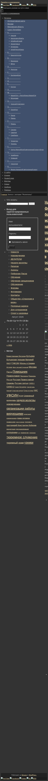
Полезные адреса (19, 306)
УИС (36, 390)
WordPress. (33, 775)
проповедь (28, 422)
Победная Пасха (19, 273)
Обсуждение (17, 284)
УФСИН (12, 395)
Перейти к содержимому (10, 2)
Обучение (15, 277)
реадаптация (11, 429)
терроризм (32, 432)
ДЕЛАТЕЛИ (16, 259)
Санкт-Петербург (20, 387)
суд (19, 432)
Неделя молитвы (19, 263)
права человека (23, 418)
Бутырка (30, 356)
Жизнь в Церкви (27, 363)
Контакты (15, 295)
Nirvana (24, 775)
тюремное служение (22, 437)
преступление (20, 422)
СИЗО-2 (10, 387)
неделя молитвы (26, 400)
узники (28, 442)
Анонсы (14, 270)
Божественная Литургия (16, 356)
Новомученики (18, 255)
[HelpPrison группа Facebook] (14, 5)
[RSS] (33, 5)
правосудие (11, 422)
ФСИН (21, 396)
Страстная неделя (17, 390)
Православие (13, 376)
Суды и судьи (28, 391)
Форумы (15, 288)
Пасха (9, 372)
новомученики (13, 404)
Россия (9, 380)
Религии (15, 266)
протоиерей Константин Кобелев (21, 425)
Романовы (32, 376)
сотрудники (12, 432)
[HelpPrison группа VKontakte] (29, 5)
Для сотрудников (19, 310)
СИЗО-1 (31, 383)
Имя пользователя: (16, 223)
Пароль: (13, 233)
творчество (25, 433)
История (9, 367)
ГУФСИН (15, 363)
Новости (15, 252)
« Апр (9, 345)
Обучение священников (22, 281)
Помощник (20, 371)
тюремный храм (15, 442)
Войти (12, 247)
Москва (33, 367)
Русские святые (21, 383)
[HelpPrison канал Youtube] (5, 5)
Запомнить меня (19, 242)
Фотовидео (16, 292)
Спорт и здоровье (19, 313)
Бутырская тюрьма (16, 360)
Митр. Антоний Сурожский (20, 367)
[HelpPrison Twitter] (23, 5)
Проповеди (24, 376)
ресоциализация (22, 429)
